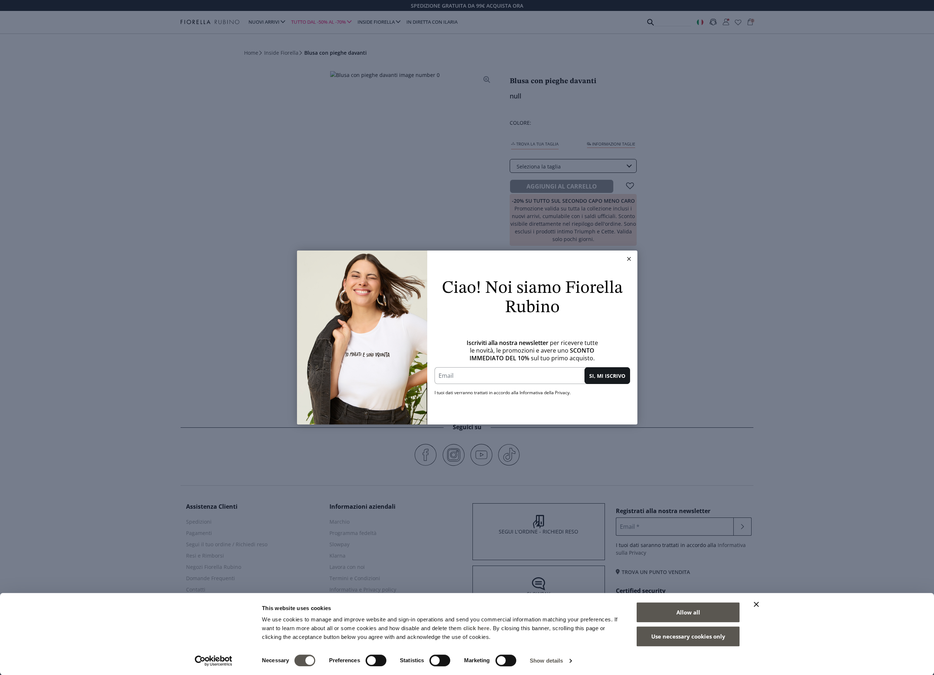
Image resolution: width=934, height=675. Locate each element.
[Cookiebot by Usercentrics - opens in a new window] (214, 660)
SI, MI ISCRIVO (607, 375)
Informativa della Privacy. (545, 392)
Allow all (688, 612)
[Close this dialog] (629, 259)
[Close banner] (756, 604)
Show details (546, 660)
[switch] (376, 660)
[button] (629, 259)
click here (476, 628)
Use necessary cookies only (688, 636)
